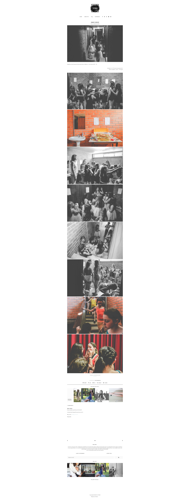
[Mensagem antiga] (122, 440)
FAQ (92, 16)
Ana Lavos (69, 408)
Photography (98, 380)
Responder (69, 416)
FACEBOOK (95, 376)
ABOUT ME (86, 16)
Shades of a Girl (75, 414)
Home (81, 16)
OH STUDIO (98, 494)
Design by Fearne (94, 496)
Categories (97, 16)
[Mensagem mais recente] (67, 440)
